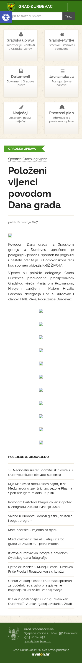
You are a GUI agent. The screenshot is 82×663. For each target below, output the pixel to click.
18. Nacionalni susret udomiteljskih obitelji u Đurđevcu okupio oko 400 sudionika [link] (40, 472)
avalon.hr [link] (41, 654)
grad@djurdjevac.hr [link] (37, 641)
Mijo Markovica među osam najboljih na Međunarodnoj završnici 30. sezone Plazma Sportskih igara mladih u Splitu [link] (40, 488)
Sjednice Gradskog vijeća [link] (27, 159)
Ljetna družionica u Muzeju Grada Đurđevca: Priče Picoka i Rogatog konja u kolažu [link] (41, 569)
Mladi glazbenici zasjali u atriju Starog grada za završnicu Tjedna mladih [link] (36, 541)
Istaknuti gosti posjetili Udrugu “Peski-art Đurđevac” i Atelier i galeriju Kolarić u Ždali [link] (40, 601)
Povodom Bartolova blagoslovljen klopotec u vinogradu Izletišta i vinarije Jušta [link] (40, 504)
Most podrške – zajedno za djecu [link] (32, 530)
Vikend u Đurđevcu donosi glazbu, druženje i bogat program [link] (40, 518)
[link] (6, 17)
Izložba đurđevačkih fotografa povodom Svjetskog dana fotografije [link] (38, 555)
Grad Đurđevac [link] (30, 7)
